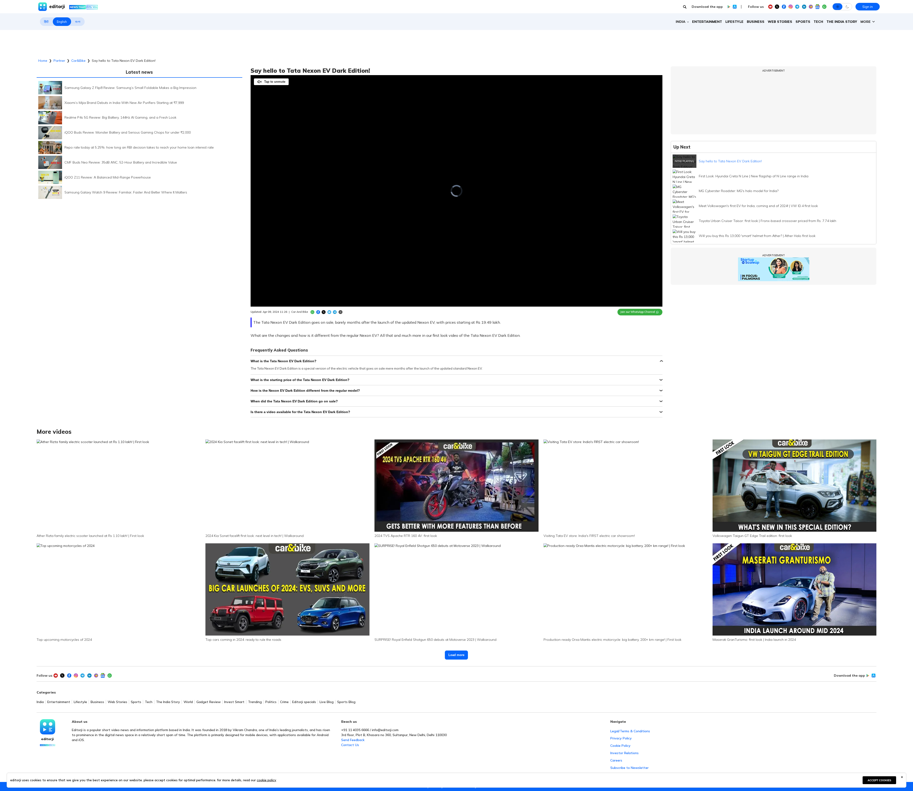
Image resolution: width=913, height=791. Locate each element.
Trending (255, 702)
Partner (59, 60)
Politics (271, 702)
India (40, 702)
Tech (818, 21)
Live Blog (327, 702)
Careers (616, 760)
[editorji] (47, 726)
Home (42, 60)
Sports (803, 21)
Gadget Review (208, 702)
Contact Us (350, 745)
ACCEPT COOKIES (879, 780)
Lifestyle (734, 21)
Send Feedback (352, 740)
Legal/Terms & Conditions (630, 731)
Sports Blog (346, 702)
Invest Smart (234, 702)
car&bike (78, 60)
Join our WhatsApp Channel (637, 312)
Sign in (867, 7)
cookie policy (266, 780)
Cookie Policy (620, 745)
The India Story (841, 21)
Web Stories (780, 21)
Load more (456, 655)
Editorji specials (304, 702)
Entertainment (707, 21)
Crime (284, 702)
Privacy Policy (621, 738)
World (188, 702)
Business (755, 21)
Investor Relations (624, 753)
